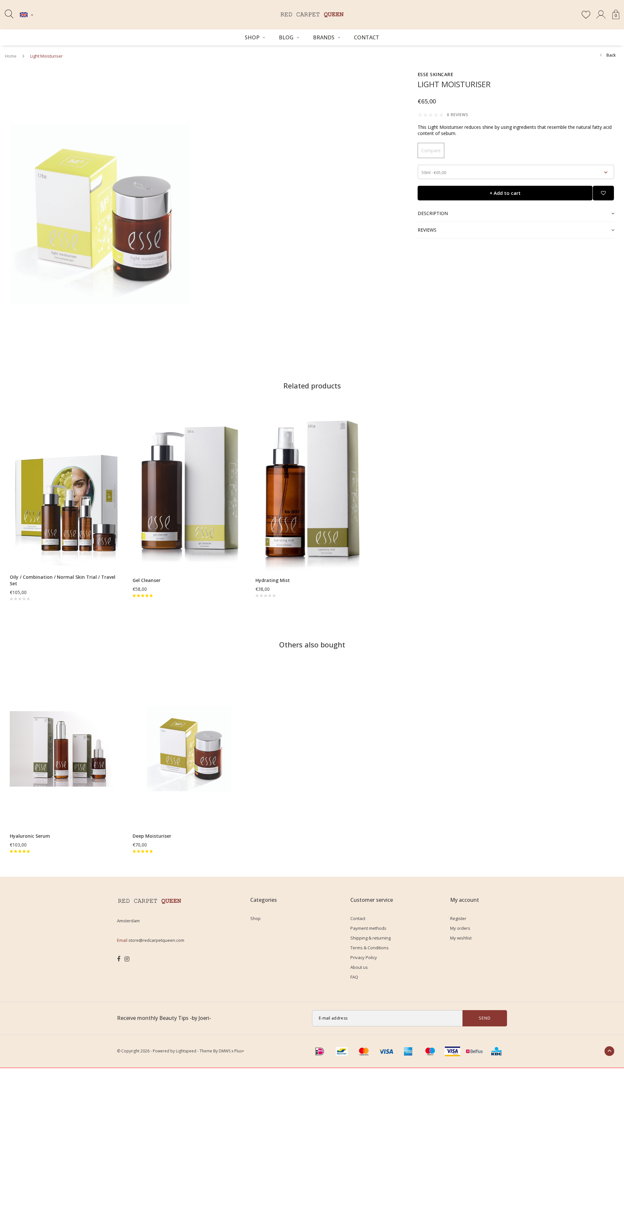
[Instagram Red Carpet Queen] (126, 959)
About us (359, 967)
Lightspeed (186, 1051)
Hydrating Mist (272, 580)
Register (458, 918)
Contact (366, 37)
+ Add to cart (505, 193)
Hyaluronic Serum (30, 836)
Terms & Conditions (369, 948)
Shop (252, 37)
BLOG (286, 37)
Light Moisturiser (46, 56)
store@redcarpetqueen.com (156, 940)
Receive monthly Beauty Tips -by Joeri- (164, 1018)
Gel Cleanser (147, 580)
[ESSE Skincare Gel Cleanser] (189, 492)
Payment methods (368, 928)
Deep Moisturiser (152, 836)
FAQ (354, 977)
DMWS (224, 1051)
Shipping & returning (370, 938)
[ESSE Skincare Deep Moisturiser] (189, 748)
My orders (460, 928)
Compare (431, 150)
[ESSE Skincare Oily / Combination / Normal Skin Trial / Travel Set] (66, 489)
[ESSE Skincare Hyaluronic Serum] (66, 748)
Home (11, 56)
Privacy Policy (363, 957)
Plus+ (239, 1051)
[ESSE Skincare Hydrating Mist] (312, 492)
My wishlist (461, 938)
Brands (323, 37)
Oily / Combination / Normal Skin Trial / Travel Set (62, 580)
